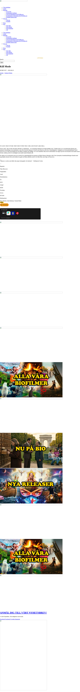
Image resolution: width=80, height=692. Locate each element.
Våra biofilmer (6, 7)
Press (4, 23)
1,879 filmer (40, 57)
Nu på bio (8, 11)
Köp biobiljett (9, 28)
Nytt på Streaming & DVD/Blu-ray (15, 14)
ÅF (7, 30)
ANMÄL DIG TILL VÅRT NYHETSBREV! (23, 612)
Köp (4, 24)
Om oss (5, 18)
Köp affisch (9, 27)
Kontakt (8, 21)
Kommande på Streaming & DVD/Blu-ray (16, 15)
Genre (4, 8)
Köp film (8, 25)
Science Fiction (8, 73)
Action (1, 73)
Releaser (5, 10)
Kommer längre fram (11, 17)
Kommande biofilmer (11, 13)
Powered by (5, 217)
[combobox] (7, 61)
